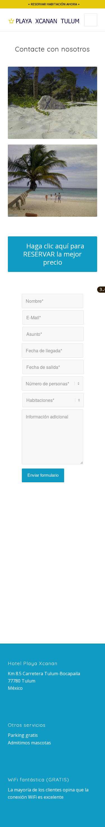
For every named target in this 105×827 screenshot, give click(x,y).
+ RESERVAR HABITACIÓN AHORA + (54, 4)
